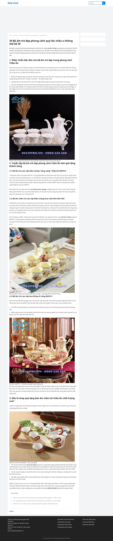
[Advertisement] (56, 18)
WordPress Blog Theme (58, 538)
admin (11, 511)
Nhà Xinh (13, 3)
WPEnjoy (68, 538)
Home (10, 35)
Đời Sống (16, 35)
